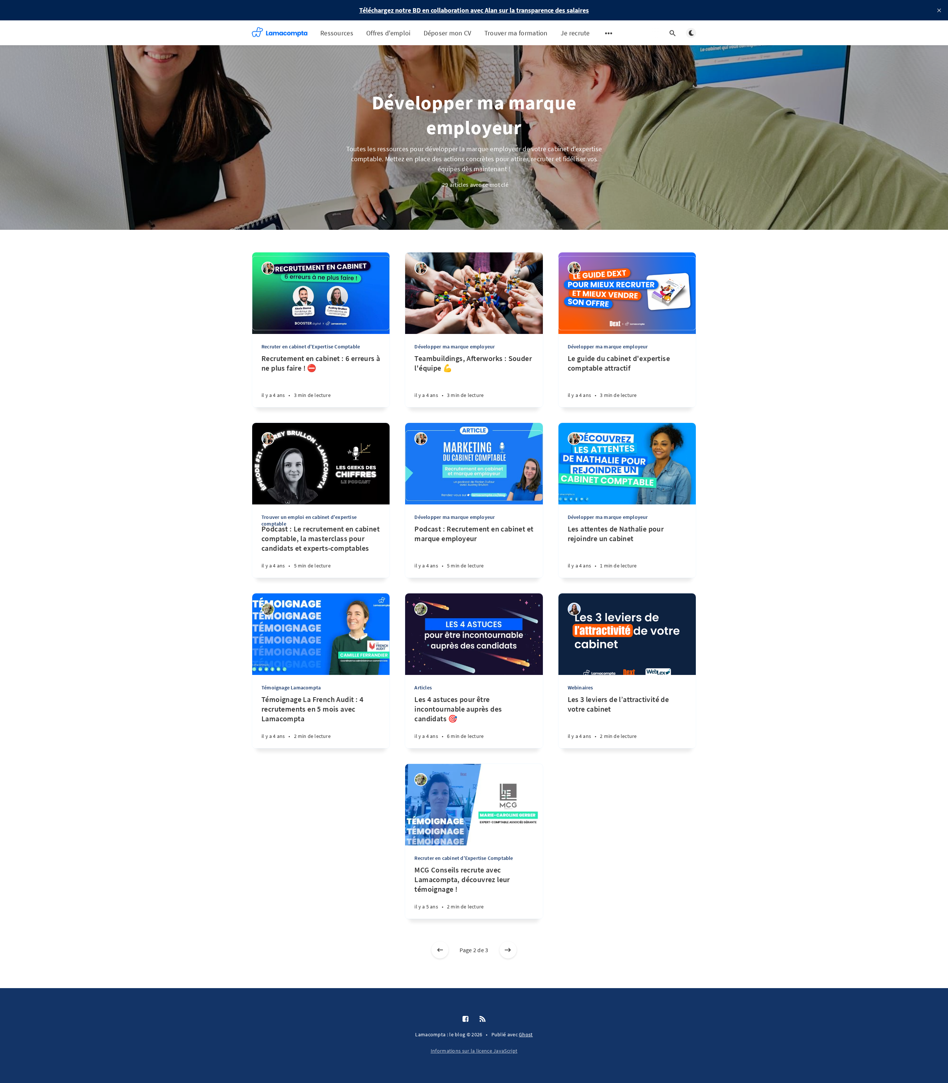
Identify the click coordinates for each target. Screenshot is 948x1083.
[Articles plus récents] (439, 949)
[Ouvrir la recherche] (672, 33)
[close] (939, 10)
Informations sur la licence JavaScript (474, 1050)
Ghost (526, 1034)
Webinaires (580, 687)
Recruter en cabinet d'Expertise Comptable (310, 346)
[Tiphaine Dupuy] (267, 268)
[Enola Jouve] (267, 609)
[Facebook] (465, 1019)
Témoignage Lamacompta (291, 687)
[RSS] (482, 1019)
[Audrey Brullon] (574, 609)
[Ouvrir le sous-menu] (609, 33)
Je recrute (575, 33)
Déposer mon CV (447, 33)
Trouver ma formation (516, 33)
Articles (423, 687)
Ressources (336, 33)
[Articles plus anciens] (508, 949)
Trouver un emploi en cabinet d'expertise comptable (309, 520)
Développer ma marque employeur (454, 346)
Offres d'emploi (388, 33)
